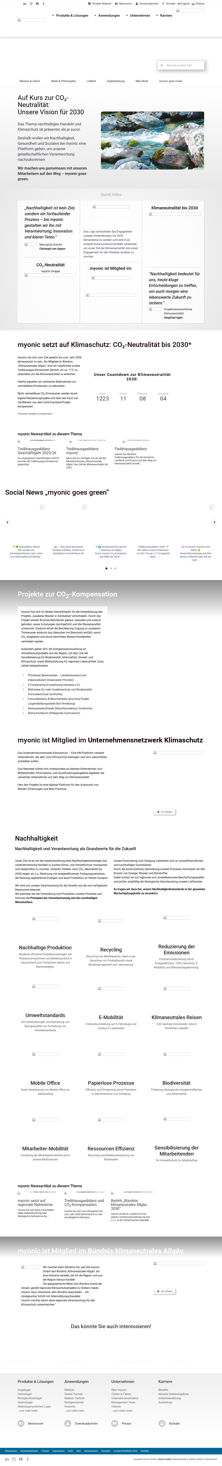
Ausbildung (165, 1402)
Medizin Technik (74, 1398)
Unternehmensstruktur (124, 1398)
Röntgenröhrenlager (30, 1398)
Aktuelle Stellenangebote (173, 1394)
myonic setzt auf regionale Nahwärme (35, 1202)
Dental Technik (74, 1394)
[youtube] (37, 3)
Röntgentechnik (74, 1402)
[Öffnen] (26, 523)
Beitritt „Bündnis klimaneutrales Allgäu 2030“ (129, 1204)
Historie (116, 1406)
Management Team (123, 1402)
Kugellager (24, 1390)
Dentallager (25, 1394)
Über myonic (119, 1390)
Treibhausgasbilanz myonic (82, 451)
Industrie (70, 1406)
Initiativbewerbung (169, 1398)
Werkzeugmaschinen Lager (34, 1406)
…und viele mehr (27, 1410)
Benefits (163, 1390)
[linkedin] (24, 3)
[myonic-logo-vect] (32, 19)
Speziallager (25, 1402)
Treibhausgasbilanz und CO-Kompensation (84, 1202)
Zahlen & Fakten (121, 1394)
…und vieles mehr (122, 1410)
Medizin (69, 1390)
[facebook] (43, 3)
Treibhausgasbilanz (130, 449)
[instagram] (31, 3)
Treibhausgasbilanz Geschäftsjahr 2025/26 (37, 451)
